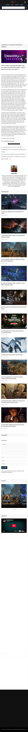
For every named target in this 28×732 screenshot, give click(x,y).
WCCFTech (7, 141)
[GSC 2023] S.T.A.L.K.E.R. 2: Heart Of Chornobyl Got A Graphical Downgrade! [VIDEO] (13, 149)
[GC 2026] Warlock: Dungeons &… (9, 503)
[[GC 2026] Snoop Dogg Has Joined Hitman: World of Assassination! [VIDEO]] (14, 321)
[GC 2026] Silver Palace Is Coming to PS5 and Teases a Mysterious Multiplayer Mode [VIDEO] (13, 401)
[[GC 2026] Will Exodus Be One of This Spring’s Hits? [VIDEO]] (14, 202)
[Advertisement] (14, 25)
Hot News (3, 481)
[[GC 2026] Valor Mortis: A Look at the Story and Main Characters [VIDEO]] (14, 225)
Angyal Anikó (14, 173)
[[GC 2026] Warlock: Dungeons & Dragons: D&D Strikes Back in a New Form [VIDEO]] (14, 249)
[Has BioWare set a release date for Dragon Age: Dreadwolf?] (14, 56)
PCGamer (12, 141)
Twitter (12, 4)
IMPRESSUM (17, 186)
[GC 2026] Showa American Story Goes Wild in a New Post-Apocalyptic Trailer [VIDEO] (12, 425)
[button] (11, 509)
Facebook (8, 4)
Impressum (15, 729)
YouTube (21, 4)
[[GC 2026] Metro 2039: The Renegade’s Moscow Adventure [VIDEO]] (14, 297)
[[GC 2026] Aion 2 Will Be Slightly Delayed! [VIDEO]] (14, 345)
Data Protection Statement (22, 729)
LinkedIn (16, 4)
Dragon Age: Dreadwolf (15, 143)
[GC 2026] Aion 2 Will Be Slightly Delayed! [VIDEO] (12, 355)
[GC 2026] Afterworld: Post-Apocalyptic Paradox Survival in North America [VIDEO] (12, 377)
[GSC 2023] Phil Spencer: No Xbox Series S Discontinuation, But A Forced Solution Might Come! (13, 157)
